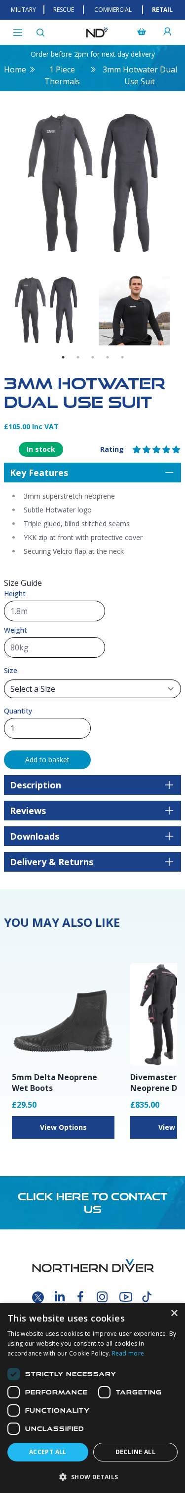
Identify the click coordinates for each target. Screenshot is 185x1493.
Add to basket (47, 759)
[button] (92, 1477)
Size (10, 670)
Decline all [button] (135, 1452)
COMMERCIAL (113, 9)
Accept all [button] (48, 1452)
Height (15, 593)
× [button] (174, 1313)
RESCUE (63, 9)
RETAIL (162, 9)
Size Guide (23, 582)
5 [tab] (122, 357)
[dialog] (92, 1398)
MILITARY (23, 9)
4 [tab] (107, 357)
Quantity (18, 710)
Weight (15, 630)
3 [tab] (93, 357)
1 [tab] (63, 357)
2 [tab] (78, 357)
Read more (128, 1353)
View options (63, 1127)
